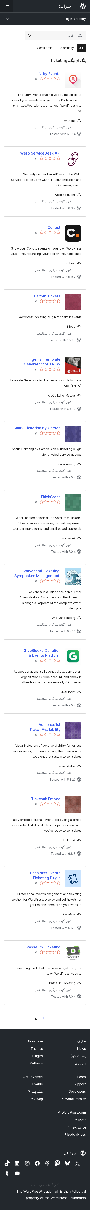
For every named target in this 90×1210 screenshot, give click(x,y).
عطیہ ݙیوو (35, 1091)
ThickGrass (50, 497)
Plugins (37, 1056)
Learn (81, 1077)
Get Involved (33, 1077)
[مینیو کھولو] (6, 6)
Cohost (54, 227)
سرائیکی (70, 1153)
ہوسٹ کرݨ (78, 1056)
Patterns (36, 1063)
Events (37, 1084)
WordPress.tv (73, 1099)
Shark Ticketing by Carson (37, 428)
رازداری (80, 1063)
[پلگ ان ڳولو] (29, 35)
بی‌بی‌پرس (77, 1127)
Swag (36, 1099)
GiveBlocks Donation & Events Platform (42, 652)
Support (80, 1084)
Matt (80, 1120)
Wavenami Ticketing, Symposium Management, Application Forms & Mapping (34, 573)
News (81, 1049)
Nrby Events (49, 74)
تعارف (81, 1041)
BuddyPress (74, 1134)
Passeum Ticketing (43, 947)
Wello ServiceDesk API (40, 153)
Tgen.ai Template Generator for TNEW (42, 361)
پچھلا (53, 1018)
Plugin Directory (75, 19)
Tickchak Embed (45, 799)
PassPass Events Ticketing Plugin (45, 875)
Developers (77, 1091)
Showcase (35, 1041)
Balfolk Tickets (47, 296)
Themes (37, 1049)
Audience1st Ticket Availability (44, 727)
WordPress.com (71, 1112)
